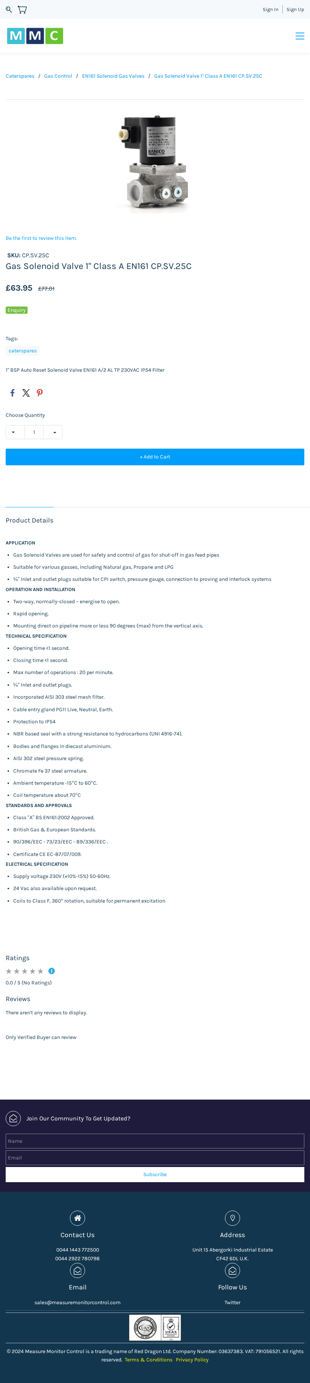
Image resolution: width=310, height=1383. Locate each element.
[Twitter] (26, 393)
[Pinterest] (39, 393)
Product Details (29, 520)
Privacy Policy (192, 1359)
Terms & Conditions (148, 1359)
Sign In (271, 9)
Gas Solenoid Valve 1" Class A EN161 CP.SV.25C (208, 76)
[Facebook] (12, 393)
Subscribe (155, 1174)
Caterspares (20, 76)
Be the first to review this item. (41, 238)
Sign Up (295, 9)
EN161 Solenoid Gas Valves (113, 76)
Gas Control (58, 76)
